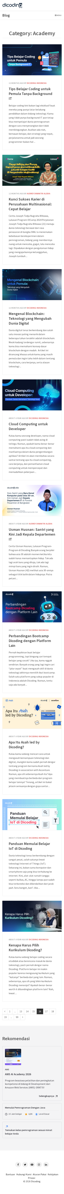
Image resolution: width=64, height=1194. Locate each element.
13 (21, 1011)
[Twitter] (25, 1164)
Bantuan (10, 1174)
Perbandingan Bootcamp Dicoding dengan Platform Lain (32, 606)
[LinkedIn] (46, 1164)
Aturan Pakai (39, 1174)
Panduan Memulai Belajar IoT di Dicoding (32, 814)
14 (27, 1011)
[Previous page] (4, 1011)
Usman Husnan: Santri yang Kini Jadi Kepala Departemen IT (32, 500)
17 (46, 1011)
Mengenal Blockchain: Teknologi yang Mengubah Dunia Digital (32, 284)
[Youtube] (32, 1164)
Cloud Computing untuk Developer (32, 394)
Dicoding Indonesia (36, 83)
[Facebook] (18, 1164)
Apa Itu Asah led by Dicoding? (32, 713)
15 (33, 1011)
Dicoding (35, 1181)
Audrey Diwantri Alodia (38, 193)
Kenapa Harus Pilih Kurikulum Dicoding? (32, 916)
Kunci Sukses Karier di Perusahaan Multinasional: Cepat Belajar (32, 170)
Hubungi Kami (23, 1174)
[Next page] (22, 1017)
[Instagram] (39, 1164)
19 (5, 1017)
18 (52, 1011)
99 (17, 1017)
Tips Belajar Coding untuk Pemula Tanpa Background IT (32, 59)
